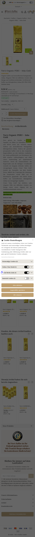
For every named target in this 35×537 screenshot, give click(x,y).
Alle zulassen (17, 295)
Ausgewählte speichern (17, 290)
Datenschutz (4, 257)
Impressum (11, 257)
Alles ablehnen (17, 285)
